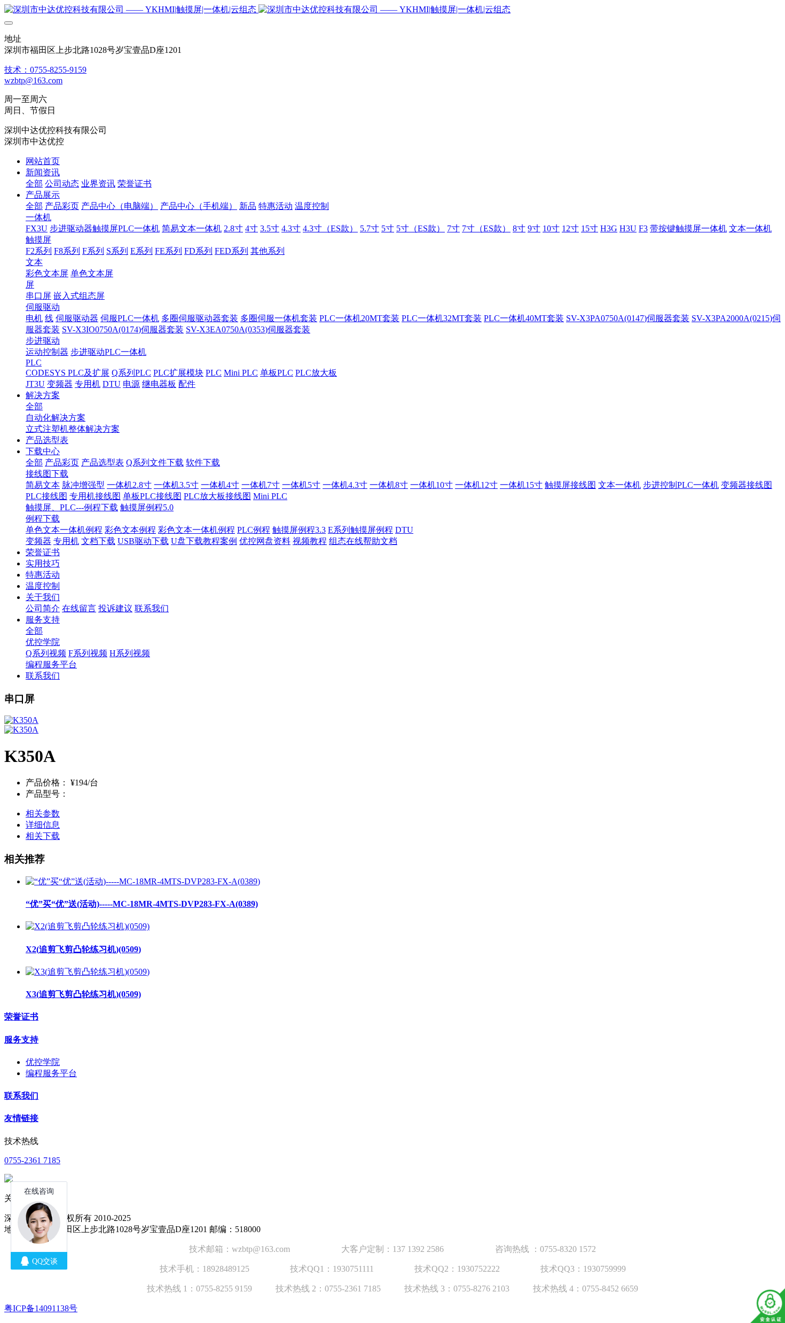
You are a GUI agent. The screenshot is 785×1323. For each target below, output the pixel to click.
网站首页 (43, 161)
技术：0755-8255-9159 (45, 69)
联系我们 (21, 1095)
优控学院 (43, 1062)
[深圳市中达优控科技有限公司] (392, 9)
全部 (34, 183)
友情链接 (21, 1118)
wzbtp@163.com (33, 80)
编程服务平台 (51, 1073)
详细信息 (43, 824)
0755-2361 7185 (32, 1160)
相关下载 (43, 836)
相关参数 (43, 813)
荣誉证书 (21, 1016)
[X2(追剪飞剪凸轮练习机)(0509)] (88, 926)
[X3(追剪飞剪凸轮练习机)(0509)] (88, 971)
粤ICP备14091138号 (40, 1308)
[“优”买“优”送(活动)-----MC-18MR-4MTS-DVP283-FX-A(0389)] (143, 881)
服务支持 (21, 1039)
